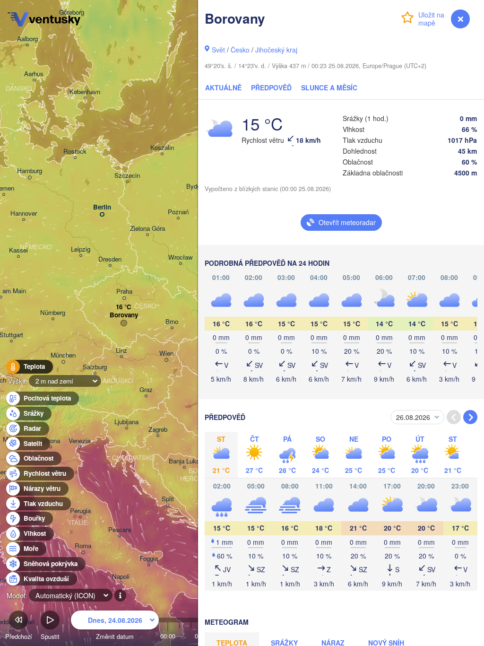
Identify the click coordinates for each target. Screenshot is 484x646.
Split (168, 499)
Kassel (18, 250)
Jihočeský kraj (276, 49)
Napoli (121, 577)
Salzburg (95, 367)
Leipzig (80, 249)
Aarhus (33, 74)
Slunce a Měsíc (329, 87)
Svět (218, 49)
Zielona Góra (147, 229)
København (84, 92)
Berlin (102, 207)
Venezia (79, 441)
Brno (171, 322)
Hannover (23, 214)
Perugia (80, 511)
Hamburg (29, 171)
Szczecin (127, 176)
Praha (124, 292)
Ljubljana (126, 422)
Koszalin (162, 148)
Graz (146, 390)
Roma (83, 546)
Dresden (109, 259)
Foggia (148, 559)
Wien (166, 353)
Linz (121, 351)
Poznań (178, 212)
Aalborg (27, 39)
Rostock (74, 152)
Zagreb (157, 430)
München (63, 355)
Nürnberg (52, 313)
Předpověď (271, 87)
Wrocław (180, 257)
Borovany (124, 315)
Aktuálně (223, 87)
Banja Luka (184, 461)
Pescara (119, 530)
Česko (240, 49)
